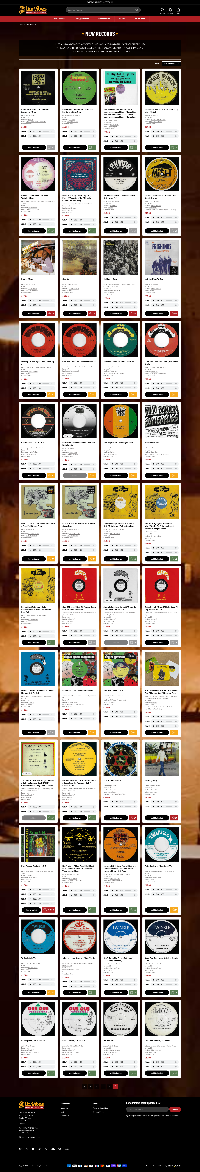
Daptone (152, 291)
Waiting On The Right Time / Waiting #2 (37, 362)
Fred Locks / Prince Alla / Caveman (119, 874)
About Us (64, 1108)
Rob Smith (113, 205)
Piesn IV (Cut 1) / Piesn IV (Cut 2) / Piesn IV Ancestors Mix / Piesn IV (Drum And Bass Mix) (77, 198)
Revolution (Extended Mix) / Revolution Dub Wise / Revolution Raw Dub (36, 609)
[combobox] (103, 10)
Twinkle (151, 880)
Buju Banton (153, 448)
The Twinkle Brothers (33, 963)
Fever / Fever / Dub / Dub (73, 1040)
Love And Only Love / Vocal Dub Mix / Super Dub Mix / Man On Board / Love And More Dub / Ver (120, 868)
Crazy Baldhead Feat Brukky (158, 367)
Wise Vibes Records (155, 121)
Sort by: (157, 64)
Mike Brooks (73, 878)
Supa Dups (154, 452)
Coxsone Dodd (74, 288)
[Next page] (115, 1086)
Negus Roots (73, 702)
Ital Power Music (72, 121)
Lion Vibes (33, 1166)
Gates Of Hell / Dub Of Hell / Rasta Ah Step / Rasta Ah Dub (161, 608)
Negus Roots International (75, 704)
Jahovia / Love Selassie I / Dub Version (79, 958)
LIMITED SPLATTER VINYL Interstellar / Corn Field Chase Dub (38, 524)
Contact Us (65, 1116)
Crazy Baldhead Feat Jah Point (118, 367)
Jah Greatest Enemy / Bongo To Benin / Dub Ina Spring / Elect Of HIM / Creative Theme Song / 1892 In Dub (37, 783)
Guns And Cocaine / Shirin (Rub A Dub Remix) (161, 362)
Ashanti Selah (32, 208)
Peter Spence (30, 1046)
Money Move (27, 279)
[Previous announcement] (19, 2)
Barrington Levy (31, 284)
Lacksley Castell (154, 786)
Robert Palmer (115, 790)
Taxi (109, 536)
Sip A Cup (70, 621)
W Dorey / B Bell (33, 533)
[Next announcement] (180, 2)
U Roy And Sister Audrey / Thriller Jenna (162, 1046)
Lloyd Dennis (32, 878)
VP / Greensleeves (32, 291)
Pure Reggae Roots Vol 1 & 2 (33, 866)
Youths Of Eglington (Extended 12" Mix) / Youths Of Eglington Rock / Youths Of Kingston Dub (160, 526)
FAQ (62, 1112)
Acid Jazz (111, 293)
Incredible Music (113, 1052)
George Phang (32, 288)
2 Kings (110, 208)
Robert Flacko (155, 790)
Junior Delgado (113, 1046)
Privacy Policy (98, 1112)
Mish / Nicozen (154, 201)
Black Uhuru (153, 532)
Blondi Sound (153, 208)
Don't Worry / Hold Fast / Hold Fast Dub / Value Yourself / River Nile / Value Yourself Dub (78, 868)
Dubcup (151, 705)
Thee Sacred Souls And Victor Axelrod (38, 367)
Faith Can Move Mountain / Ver (158, 866)
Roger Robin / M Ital (73, 115)
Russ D (30, 119)
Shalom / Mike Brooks (74, 874)
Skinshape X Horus (32, 529)
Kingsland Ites (112, 454)
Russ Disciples (30, 115)
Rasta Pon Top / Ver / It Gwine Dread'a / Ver (161, 959)
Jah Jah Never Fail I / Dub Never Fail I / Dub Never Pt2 (120, 196)
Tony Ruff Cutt (115, 878)
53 (109, 1086)
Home (21, 24)
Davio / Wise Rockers (158, 119)
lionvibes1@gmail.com (30, 1137)
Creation (66, 279)
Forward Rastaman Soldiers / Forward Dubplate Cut (78, 443)
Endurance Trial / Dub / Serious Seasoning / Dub (35, 110)
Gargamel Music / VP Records (159, 454)
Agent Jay (113, 371)
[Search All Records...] (137, 9)
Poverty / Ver (109, 1040)
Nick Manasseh (115, 291)
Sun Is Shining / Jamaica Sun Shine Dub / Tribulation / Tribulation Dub (118, 524)
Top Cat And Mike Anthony (76, 1046)
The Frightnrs (153, 284)
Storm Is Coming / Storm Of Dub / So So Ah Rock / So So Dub (119, 608)
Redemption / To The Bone (33, 1040)
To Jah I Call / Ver (28, 958)
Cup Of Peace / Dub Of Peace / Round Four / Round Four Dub (79, 608)
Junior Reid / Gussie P (115, 696)
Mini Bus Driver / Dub (113, 690)
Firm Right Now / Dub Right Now (118, 442)
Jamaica (127, 1148)
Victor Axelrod (156, 288)
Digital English (112, 127)
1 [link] (84, 1086)
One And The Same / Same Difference (78, 361)
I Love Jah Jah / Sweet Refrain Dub (77, 690)
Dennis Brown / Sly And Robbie (36, 615)
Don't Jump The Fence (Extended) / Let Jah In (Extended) (118, 959)
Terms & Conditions (100, 1108)
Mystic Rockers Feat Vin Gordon (36, 448)
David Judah (71, 448)
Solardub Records (72, 455)
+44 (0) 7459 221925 (30, 1128)
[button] (59, 19)
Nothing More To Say (154, 279)
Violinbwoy (72, 208)
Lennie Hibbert (72, 284)
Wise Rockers (153, 115)
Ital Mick (72, 119)
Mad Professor (156, 1050)
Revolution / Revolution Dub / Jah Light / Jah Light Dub (77, 110)
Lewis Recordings (31, 536)
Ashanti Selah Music (32, 210)
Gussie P (72, 619)
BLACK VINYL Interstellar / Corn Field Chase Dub (78, 524)
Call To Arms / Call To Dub (32, 442)
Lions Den (70, 210)
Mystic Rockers (33, 452)
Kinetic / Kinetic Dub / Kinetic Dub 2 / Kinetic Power (162, 196)
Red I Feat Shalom (114, 201)
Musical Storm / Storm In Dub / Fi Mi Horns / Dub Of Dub (37, 691)
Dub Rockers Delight (112, 780)
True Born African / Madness (157, 1040)
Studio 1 (69, 291)
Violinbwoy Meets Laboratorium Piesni (79, 204)
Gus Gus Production (32, 1052)
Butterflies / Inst (152, 442)
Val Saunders (114, 124)
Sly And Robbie (115, 533)
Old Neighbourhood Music (116, 373)
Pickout (28, 880)
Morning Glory (151, 780)
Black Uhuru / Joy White (116, 529)
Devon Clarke (112, 120)
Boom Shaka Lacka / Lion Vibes (36, 121)
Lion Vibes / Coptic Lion (74, 881)
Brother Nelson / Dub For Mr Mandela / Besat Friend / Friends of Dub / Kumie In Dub (79, 783)
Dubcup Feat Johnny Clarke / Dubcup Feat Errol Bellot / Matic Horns (37, 790)
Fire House (111, 702)
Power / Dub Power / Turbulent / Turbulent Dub (36, 196)
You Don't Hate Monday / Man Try (118, 361)
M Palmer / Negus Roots (118, 700)
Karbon (110, 448)
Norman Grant (156, 878)
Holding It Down (110, 279)
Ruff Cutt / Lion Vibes (115, 881)
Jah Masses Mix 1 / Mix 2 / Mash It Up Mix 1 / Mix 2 (161, 110)
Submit (175, 1109)
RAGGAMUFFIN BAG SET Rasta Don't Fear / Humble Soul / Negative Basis (161, 691)
